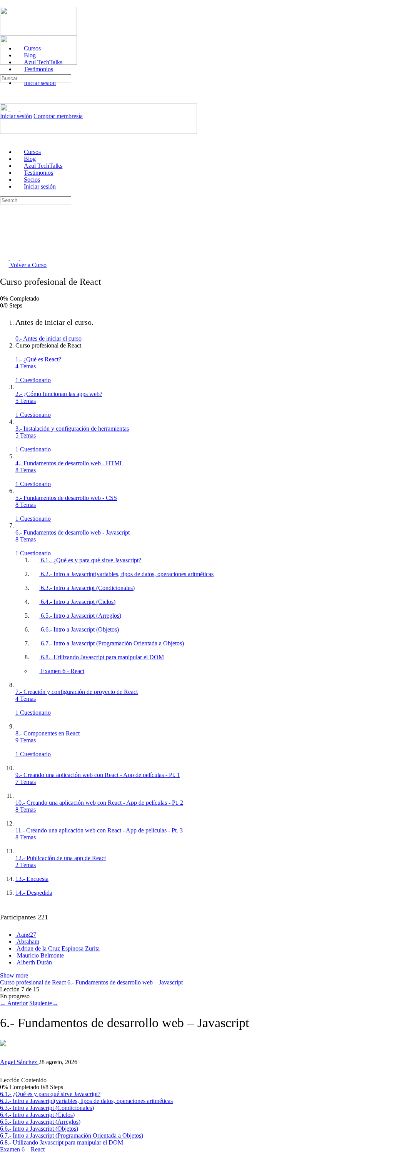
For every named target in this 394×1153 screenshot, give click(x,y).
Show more (14, 975)
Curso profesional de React (33, 982)
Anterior (14, 1003)
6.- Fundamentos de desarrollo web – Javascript (125, 982)
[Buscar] (4, 70)
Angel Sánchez (19, 1062)
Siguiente (43, 1003)
